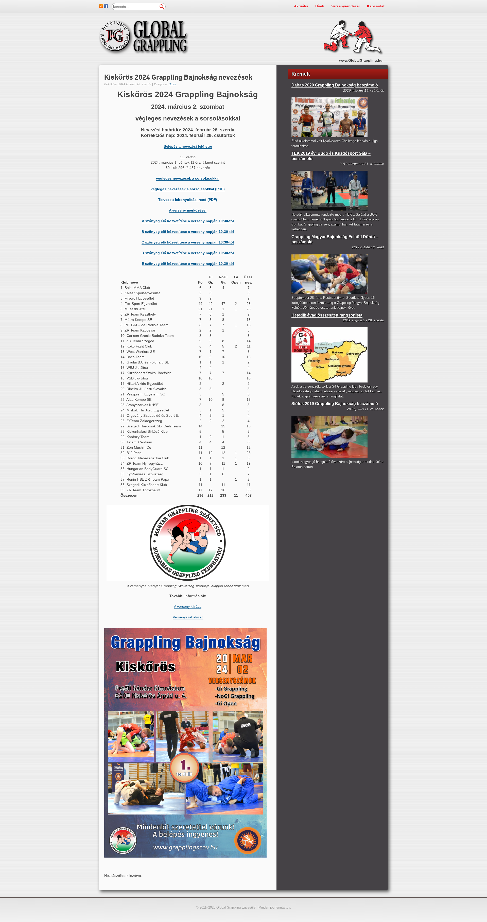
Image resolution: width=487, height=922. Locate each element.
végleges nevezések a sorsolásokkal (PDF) (188, 189)
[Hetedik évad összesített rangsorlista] (329, 381)
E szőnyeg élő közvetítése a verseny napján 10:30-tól (188, 264)
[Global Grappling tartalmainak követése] (101, 7)
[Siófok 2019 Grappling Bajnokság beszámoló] (329, 457)
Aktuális (301, 6)
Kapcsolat (376, 6)
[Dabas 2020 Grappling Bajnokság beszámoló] (329, 136)
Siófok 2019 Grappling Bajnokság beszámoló (334, 404)
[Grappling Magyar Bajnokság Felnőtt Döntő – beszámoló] (329, 293)
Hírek (319, 6)
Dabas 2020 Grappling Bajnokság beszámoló (334, 85)
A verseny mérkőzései (187, 210)
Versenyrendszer (345, 6)
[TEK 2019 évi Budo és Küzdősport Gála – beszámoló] (329, 209)
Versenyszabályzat (188, 617)
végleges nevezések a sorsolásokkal (187, 178)
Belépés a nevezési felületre (188, 146)
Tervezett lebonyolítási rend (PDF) (187, 200)
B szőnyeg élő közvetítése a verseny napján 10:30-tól (188, 232)
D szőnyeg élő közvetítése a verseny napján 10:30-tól (188, 253)
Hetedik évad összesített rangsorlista (326, 315)
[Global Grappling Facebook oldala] (106, 7)
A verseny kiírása (187, 606)
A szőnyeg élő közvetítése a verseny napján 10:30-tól (188, 221)
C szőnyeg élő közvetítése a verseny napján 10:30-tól (188, 242)
